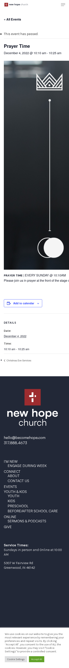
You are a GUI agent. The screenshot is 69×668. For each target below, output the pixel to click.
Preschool (18, 506)
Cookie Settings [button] (16, 659)
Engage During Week (27, 465)
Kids (11, 501)
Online (10, 516)
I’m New (11, 461)
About (14, 475)
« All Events (12, 19)
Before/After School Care (33, 511)
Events (10, 486)
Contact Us (18, 480)
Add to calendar (23, 303)
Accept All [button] (36, 659)
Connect (12, 471)
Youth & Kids (15, 491)
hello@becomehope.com (24, 437)
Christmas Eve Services (18, 360)
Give (8, 527)
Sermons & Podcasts (27, 521)
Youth (13, 496)
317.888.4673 (15, 442)
